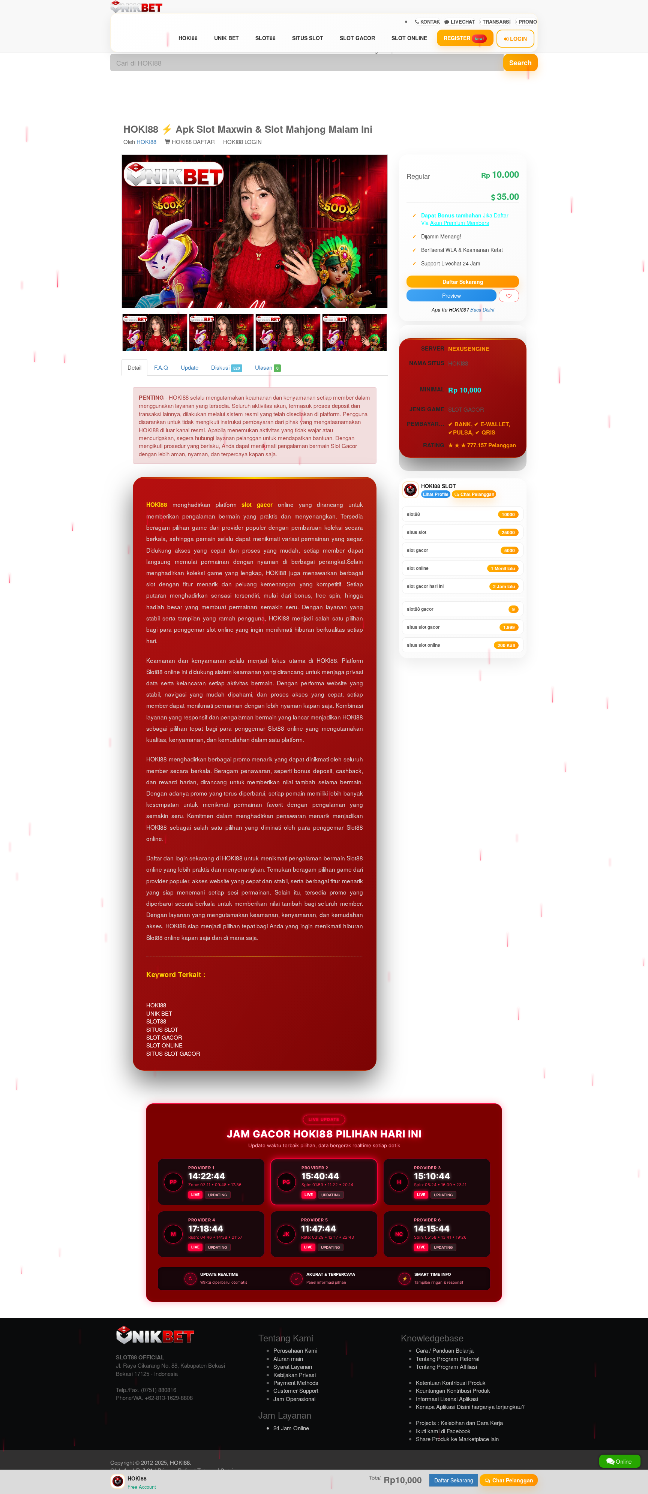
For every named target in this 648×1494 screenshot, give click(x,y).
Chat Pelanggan (476, 494)
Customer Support (295, 1390)
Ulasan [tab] (266, 367)
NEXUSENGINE (468, 349)
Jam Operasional (294, 1399)
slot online (461, 568)
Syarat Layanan (292, 1366)
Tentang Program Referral (447, 1358)
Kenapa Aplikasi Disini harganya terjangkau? (470, 1406)
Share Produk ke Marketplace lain (457, 1439)
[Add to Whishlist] (509, 295)
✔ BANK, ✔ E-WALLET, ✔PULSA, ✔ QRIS (479, 428)
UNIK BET (226, 38)
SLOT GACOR (357, 38)
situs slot (461, 532)
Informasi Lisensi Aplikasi (447, 1399)
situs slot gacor (461, 627)
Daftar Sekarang (462, 281)
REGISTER (464, 38)
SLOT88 (265, 38)
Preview (451, 295)
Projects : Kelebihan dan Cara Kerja (459, 1423)
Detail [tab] (134, 367)
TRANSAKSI (496, 21)
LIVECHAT (462, 21)
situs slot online (461, 645)
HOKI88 (188, 38)
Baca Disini (482, 309)
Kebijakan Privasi (294, 1375)
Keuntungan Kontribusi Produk (453, 1390)
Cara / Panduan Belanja (445, 1350)
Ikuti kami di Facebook (443, 1431)
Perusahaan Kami (295, 1350)
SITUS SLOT (307, 38)
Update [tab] (189, 367)
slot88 (461, 514)
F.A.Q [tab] (161, 367)
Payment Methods (295, 1382)
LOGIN (517, 38)
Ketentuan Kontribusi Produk (451, 1382)
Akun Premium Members (459, 222)
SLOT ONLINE (409, 38)
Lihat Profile (435, 494)
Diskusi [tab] (225, 367)
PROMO (527, 21)
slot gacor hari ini (461, 586)
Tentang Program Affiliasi (446, 1366)
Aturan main (288, 1358)
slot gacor (257, 504)
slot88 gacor (461, 609)
